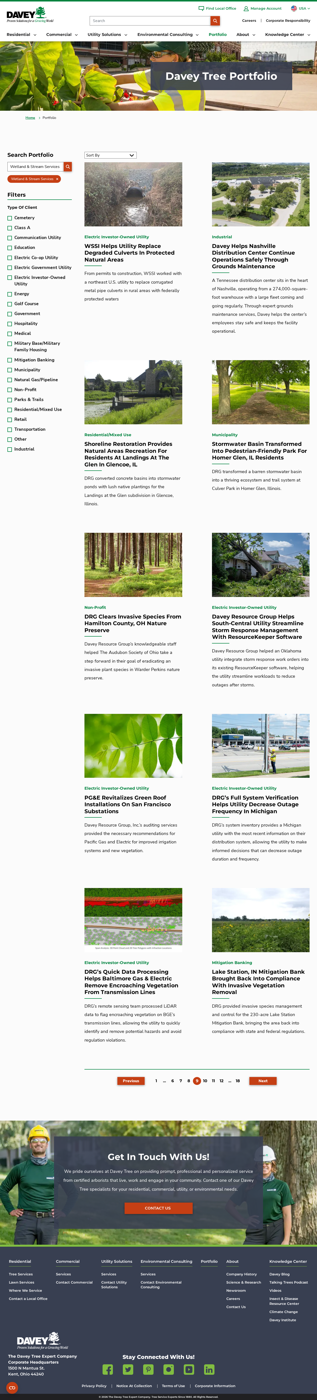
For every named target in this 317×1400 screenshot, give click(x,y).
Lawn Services (21, 1282)
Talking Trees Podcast (288, 1282)
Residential (20, 1261)
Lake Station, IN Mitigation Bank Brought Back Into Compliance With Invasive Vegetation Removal (258, 982)
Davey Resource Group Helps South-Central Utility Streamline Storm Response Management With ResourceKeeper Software (258, 627)
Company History (241, 1274)
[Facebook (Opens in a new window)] (108, 1370)
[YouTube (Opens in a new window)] (189, 1370)
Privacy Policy (94, 1386)
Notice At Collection (134, 1386)
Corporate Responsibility (288, 20)
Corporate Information (215, 1386)
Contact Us (158, 1208)
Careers (249, 20)
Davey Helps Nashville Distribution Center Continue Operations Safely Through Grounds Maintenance (253, 256)
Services (63, 1274)
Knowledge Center (288, 1261)
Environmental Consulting (166, 1261)
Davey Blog (279, 1274)
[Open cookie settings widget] (12, 1388)
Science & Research (243, 1282)
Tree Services (21, 1274)
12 (221, 1080)
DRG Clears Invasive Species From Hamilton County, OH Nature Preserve (132, 623)
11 (213, 1080)
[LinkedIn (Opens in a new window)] (209, 1370)
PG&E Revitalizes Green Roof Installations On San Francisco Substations (127, 804)
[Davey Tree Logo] (42, 1341)
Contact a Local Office (28, 1299)
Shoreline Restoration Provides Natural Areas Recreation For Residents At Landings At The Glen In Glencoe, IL (128, 454)
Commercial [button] (59, 34)
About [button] (243, 34)
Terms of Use (173, 1386)
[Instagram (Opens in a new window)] (168, 1370)
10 (205, 1080)
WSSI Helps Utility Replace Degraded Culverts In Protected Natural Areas (129, 253)
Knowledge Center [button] (285, 34)
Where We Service (25, 1290)
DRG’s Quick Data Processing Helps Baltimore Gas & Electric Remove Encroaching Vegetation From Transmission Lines (131, 982)
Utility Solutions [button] (105, 34)
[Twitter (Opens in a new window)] (128, 1370)
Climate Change (283, 1312)
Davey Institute (282, 1320)
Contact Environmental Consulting (161, 1284)
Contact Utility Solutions (114, 1284)
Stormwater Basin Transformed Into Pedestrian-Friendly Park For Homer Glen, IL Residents (259, 451)
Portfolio (218, 34)
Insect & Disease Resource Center (284, 1301)
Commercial (67, 1261)
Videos (275, 1290)
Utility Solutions (116, 1261)
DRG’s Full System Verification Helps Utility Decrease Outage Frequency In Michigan (255, 804)
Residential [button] (19, 34)
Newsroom (236, 1290)
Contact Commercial (74, 1282)
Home (30, 117)
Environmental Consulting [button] (165, 34)
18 (238, 1080)
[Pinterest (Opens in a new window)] (148, 1370)
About (232, 1261)
